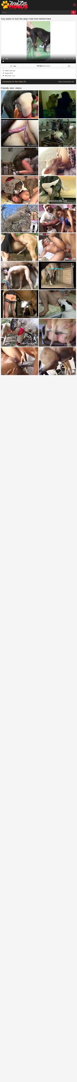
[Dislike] (68, 66)
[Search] (73, 12)
